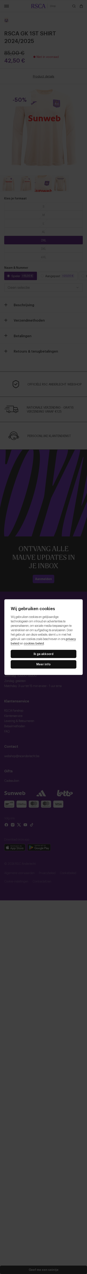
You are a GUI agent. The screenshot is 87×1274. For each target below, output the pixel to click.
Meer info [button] (43, 664)
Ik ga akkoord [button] (43, 654)
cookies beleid (34, 643)
